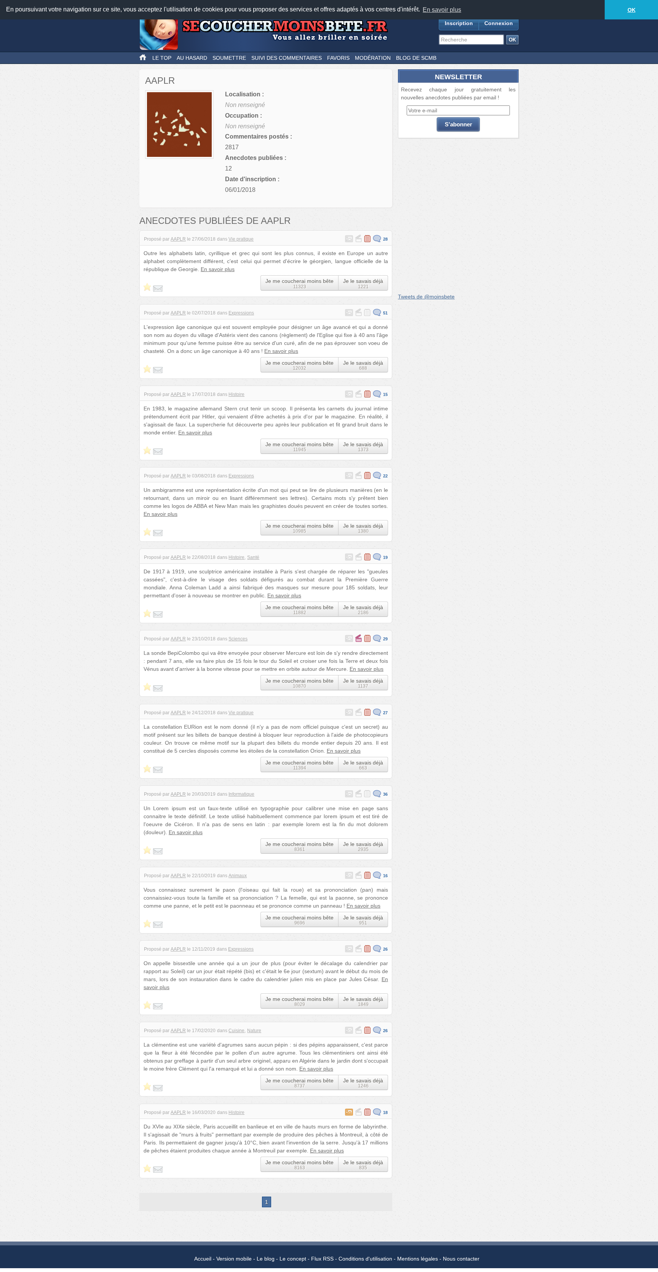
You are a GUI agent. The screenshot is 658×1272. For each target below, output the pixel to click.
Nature (254, 1030)
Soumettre (229, 58)
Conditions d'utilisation (365, 1259)
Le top (161, 58)
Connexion (498, 23)
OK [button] (632, 10)
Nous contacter (461, 1259)
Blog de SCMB (416, 58)
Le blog (266, 1259)
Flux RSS (322, 1259)
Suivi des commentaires (286, 58)
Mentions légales (417, 1259)
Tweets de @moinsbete (426, 297)
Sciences (238, 639)
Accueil (202, 1259)
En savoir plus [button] (442, 9)
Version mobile (234, 1259)
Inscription (459, 23)
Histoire (236, 394)
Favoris (338, 58)
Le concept (292, 1259)
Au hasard (192, 58)
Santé (253, 557)
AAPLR (178, 239)
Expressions (241, 313)
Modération (373, 58)
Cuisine (236, 1030)
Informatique (241, 794)
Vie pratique (241, 239)
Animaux (237, 875)
